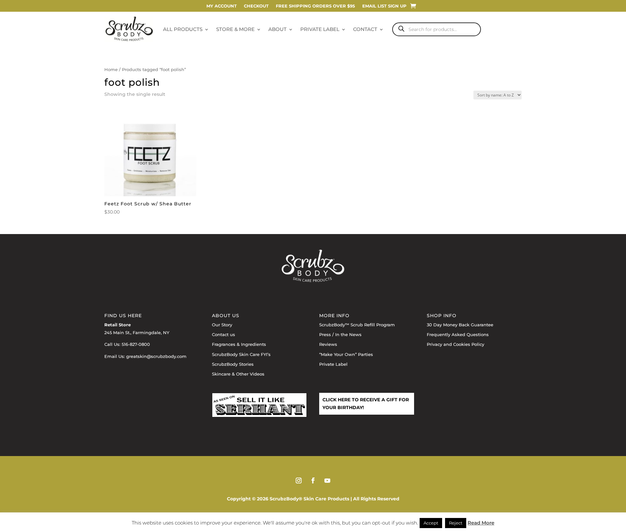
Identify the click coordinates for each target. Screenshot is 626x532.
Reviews (328, 344)
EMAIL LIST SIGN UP (384, 6)
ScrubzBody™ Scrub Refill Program (357, 324)
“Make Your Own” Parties (346, 354)
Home (111, 69)
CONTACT (365, 29)
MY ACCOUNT (221, 6)
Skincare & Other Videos (238, 374)
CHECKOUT (256, 6)
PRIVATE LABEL (319, 29)
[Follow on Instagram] (299, 480)
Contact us (223, 334)
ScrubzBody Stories (233, 364)
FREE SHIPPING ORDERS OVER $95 (315, 6)
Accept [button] (431, 522)
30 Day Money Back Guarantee (460, 324)
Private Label (333, 364)
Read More (481, 523)
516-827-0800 (136, 344)
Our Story (222, 324)
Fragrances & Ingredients (239, 344)
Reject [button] (455, 522)
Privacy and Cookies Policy (455, 344)
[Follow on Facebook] (313, 480)
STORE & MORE (235, 29)
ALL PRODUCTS (182, 29)
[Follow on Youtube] (327, 480)
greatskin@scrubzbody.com (156, 356)
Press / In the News (340, 334)
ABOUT (277, 29)
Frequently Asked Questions (458, 334)
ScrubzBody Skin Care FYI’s (241, 354)
